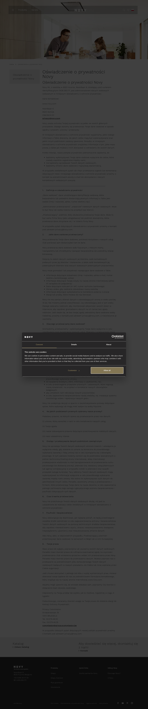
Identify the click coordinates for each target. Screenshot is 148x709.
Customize (72, 370)
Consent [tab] (39, 344)
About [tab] (108, 344)
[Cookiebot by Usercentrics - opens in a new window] (113, 337)
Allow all (107, 370)
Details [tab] (74, 344)
